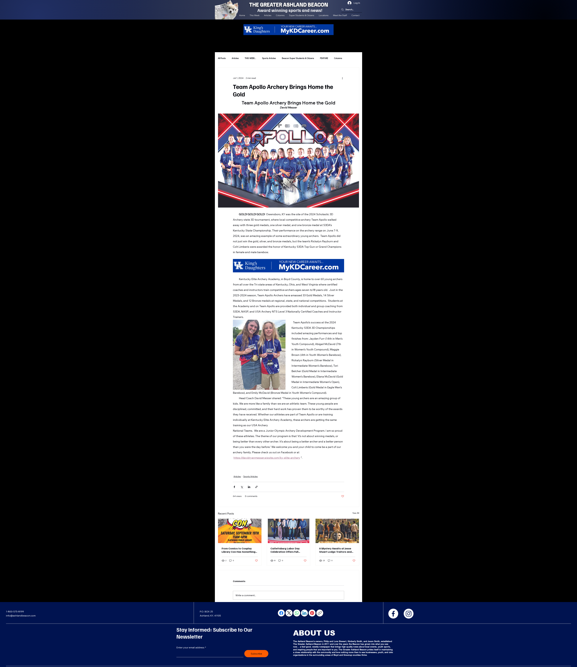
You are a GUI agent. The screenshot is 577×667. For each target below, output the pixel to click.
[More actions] (342, 78)
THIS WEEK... (250, 58)
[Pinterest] (312, 613)
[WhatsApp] (296, 613)
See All (356, 513)
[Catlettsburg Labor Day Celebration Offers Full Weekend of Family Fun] (288, 531)
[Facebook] (393, 614)
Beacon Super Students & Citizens (298, 58)
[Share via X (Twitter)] (241, 486)
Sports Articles (269, 58)
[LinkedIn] (304, 613)
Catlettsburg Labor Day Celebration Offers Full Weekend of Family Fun (285, 550)
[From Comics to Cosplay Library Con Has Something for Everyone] (239, 531)
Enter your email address (190, 647)
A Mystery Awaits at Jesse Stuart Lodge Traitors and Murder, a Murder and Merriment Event (335, 550)
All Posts (222, 58)
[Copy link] (319, 613)
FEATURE (324, 58)
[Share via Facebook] (234, 486)
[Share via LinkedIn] (249, 486)
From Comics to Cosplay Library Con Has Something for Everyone (238, 550)
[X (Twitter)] (289, 613)
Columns (338, 58)
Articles (235, 58)
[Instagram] (409, 614)
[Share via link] (256, 486)
